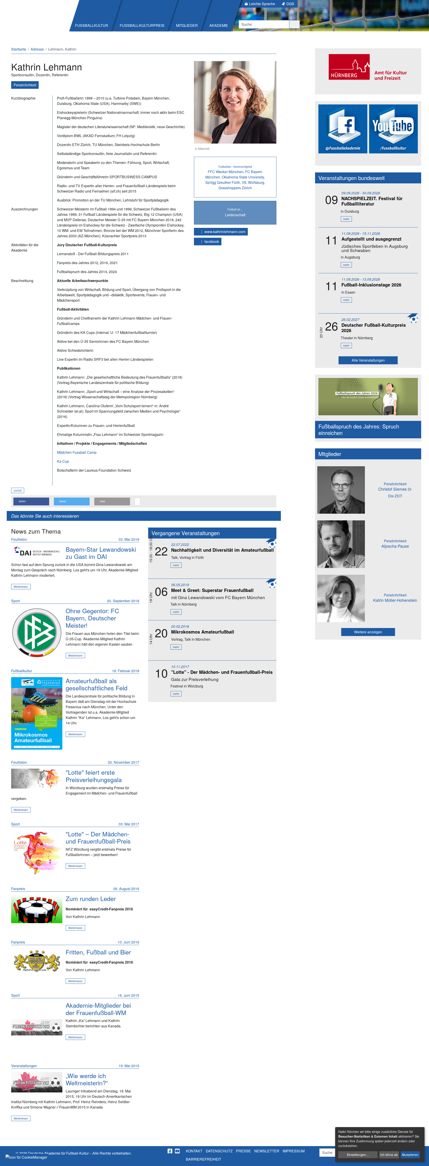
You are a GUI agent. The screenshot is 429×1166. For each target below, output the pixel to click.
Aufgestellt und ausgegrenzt (371, 238)
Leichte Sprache (262, 3)
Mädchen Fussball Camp (77, 452)
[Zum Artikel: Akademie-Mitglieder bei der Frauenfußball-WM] (36, 1027)
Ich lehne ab (389, 1154)
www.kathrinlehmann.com (224, 231)
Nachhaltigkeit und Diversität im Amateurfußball (222, 550)
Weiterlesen (21, 586)
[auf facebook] (170, 1151)
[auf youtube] (177, 1151)
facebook (211, 241)
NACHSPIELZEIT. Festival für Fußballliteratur (372, 201)
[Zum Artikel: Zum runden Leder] (36, 909)
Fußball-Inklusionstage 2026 (371, 284)
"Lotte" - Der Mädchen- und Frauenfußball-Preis (222, 672)
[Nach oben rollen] (421, 1158)
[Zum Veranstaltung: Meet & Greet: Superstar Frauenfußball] (36, 551)
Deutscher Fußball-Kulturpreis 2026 (373, 327)
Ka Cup (63, 461)
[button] (31, 501)
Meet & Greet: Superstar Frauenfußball (212, 590)
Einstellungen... (358, 1154)
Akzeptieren (410, 1154)
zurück (18, 490)
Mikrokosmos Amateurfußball (202, 631)
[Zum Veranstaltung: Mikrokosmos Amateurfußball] (36, 713)
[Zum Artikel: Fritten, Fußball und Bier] (36, 961)
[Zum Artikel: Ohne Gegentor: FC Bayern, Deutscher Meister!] (36, 632)
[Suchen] (294, 24)
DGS (290, 3)
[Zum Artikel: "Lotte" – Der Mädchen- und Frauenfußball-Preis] (36, 853)
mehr (176, 565)
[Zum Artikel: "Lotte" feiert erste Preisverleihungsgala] (36, 778)
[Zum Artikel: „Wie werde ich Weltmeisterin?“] (36, 1082)
